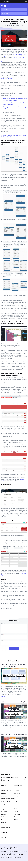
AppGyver (3, 822)
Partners (16, 817)
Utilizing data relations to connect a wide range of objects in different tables (15, 99)
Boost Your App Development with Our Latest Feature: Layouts (13, 665)
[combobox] (14, 9)
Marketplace (4, 804)
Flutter (16, 801)
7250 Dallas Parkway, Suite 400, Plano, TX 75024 (14, 854)
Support (6, 851)
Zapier (2, 825)
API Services (4, 796)
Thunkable (3, 817)
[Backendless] (5, 774)
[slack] (14, 848)
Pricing (16, 819)
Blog (2, 851)
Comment (3, 623)
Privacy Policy (13, 851)
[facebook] (7, 848)
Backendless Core (6, 791)
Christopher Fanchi (11, 25)
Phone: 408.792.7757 (7, 856)
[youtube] (17, 848)
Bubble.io (3, 814)
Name (2, 634)
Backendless (7, 1)
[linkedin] (1, 848)
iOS (15, 798)
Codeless (3, 788)
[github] (11, 848)
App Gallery (17, 814)
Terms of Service (22, 851)
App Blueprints (4, 61)
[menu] (25, 1)
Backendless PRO (5, 801)
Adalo (2, 819)
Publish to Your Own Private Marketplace (14, 702)
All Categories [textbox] (5, 9)
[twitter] (4, 848)
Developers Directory (6, 835)
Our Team (3, 838)
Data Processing (6, 853)
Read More (3, 696)
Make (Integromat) (6, 827)
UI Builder (3, 793)
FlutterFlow (4, 811)
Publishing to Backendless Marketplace (14, 734)
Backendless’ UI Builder (6, 78)
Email (2, 640)
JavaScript (17, 793)
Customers (17, 811)
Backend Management (7, 798)
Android (16, 796)
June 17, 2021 (20, 25)
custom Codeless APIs (18, 57)
